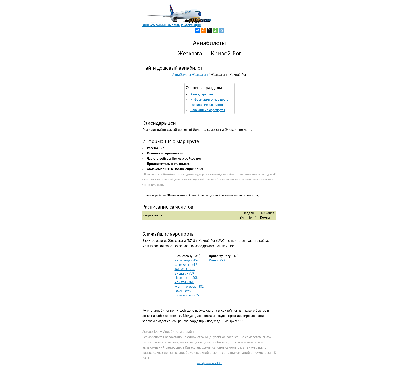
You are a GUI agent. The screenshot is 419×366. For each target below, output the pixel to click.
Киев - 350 (217, 260)
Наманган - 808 (186, 278)
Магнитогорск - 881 (189, 286)
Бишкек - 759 (184, 273)
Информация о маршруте (209, 100)
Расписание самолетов (207, 105)
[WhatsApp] (215, 30)
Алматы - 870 (184, 282)
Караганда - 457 (187, 260)
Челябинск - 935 (187, 295)
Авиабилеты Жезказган (190, 75)
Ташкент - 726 (185, 269)
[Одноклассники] (203, 30)
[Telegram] (221, 30)
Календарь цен (201, 94)
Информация (191, 25)
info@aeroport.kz (209, 363)
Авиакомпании (153, 25)
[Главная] (176, 11)
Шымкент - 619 (186, 265)
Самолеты (172, 25)
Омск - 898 (183, 291)
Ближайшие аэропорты (207, 110)
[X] (209, 30)
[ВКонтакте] (197, 30)
